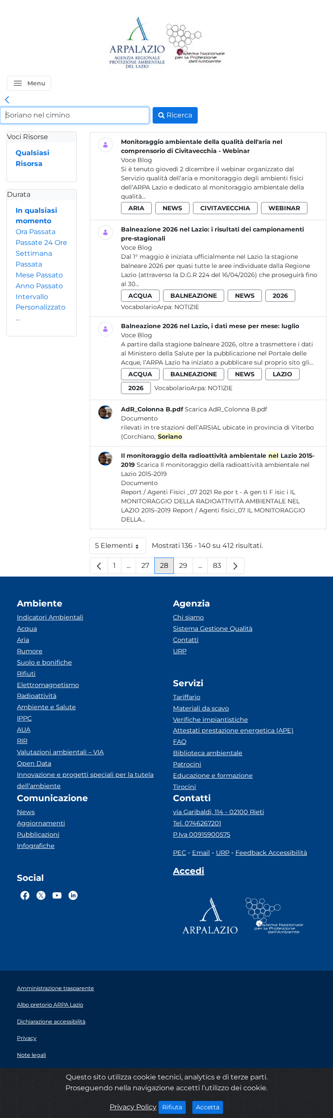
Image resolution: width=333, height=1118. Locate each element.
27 (148, 567)
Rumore (29, 651)
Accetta (209, 1107)
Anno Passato (39, 286)
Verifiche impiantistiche (210, 720)
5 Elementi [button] (120, 547)
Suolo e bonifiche (44, 662)
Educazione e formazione (213, 775)
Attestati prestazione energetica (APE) (233, 730)
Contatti (186, 640)
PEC (179, 853)
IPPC (24, 718)
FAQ (179, 742)
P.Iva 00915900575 (201, 834)
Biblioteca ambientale (207, 753)
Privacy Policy (133, 1107)
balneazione (193, 296)
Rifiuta (174, 1107)
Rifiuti (26, 674)
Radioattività (36, 696)
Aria (23, 640)
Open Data (34, 763)
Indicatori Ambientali (50, 617)
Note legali (31, 1055)
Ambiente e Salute (46, 707)
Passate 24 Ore (41, 242)
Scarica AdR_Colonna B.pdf (226, 409)
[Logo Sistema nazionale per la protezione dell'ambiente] (195, 43)
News (26, 812)
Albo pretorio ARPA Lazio (50, 1004)
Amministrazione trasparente (55, 988)
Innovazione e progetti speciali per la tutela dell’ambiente (85, 780)
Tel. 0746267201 (197, 823)
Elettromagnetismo (48, 685)
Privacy (26, 1038)
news (172, 208)
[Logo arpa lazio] (137, 43)
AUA (23, 729)
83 (220, 567)
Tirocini (184, 787)
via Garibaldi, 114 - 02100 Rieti (218, 812)
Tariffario (186, 697)
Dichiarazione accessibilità (51, 1021)
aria (136, 208)
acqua (140, 296)
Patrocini (187, 764)
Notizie (186, 307)
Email (201, 853)
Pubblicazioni (38, 834)
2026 (280, 296)
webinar (284, 208)
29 (186, 567)
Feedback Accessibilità (271, 853)
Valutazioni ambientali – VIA (60, 752)
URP (179, 651)
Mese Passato (39, 275)
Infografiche (36, 846)
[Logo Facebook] (25, 896)
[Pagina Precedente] (99, 565)
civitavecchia (225, 208)
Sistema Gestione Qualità (212, 628)
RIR (22, 741)
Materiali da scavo (201, 708)
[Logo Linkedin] (73, 896)
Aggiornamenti (41, 823)
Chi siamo (188, 617)
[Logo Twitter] (41, 896)
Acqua (27, 628)
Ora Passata (36, 232)
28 (167, 567)
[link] (7, 100)
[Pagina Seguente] (235, 565)
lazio (282, 374)
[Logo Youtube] (57, 896)
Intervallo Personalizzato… (40, 308)
